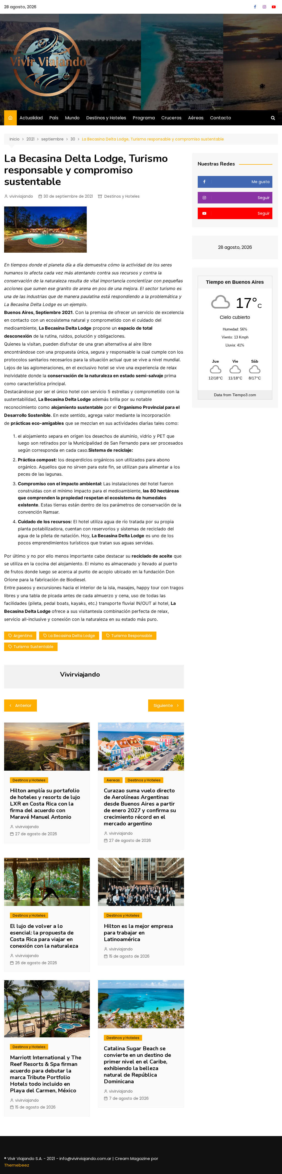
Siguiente (163, 705)
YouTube (274, 7)
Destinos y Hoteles (106, 118)
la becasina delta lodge (71, 635)
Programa (144, 118)
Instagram (264, 7)
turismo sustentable (33, 646)
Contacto (220, 118)
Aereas (113, 780)
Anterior (23, 705)
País (53, 118)
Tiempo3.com (244, 395)
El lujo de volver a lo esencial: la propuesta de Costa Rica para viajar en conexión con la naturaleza (44, 936)
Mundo (72, 118)
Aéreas (196, 118)
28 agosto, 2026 (20, 7)
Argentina (22, 635)
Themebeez (16, 1165)
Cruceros (171, 118)
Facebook (255, 7)
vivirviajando (21, 196)
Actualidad (31, 118)
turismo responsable (131, 635)
